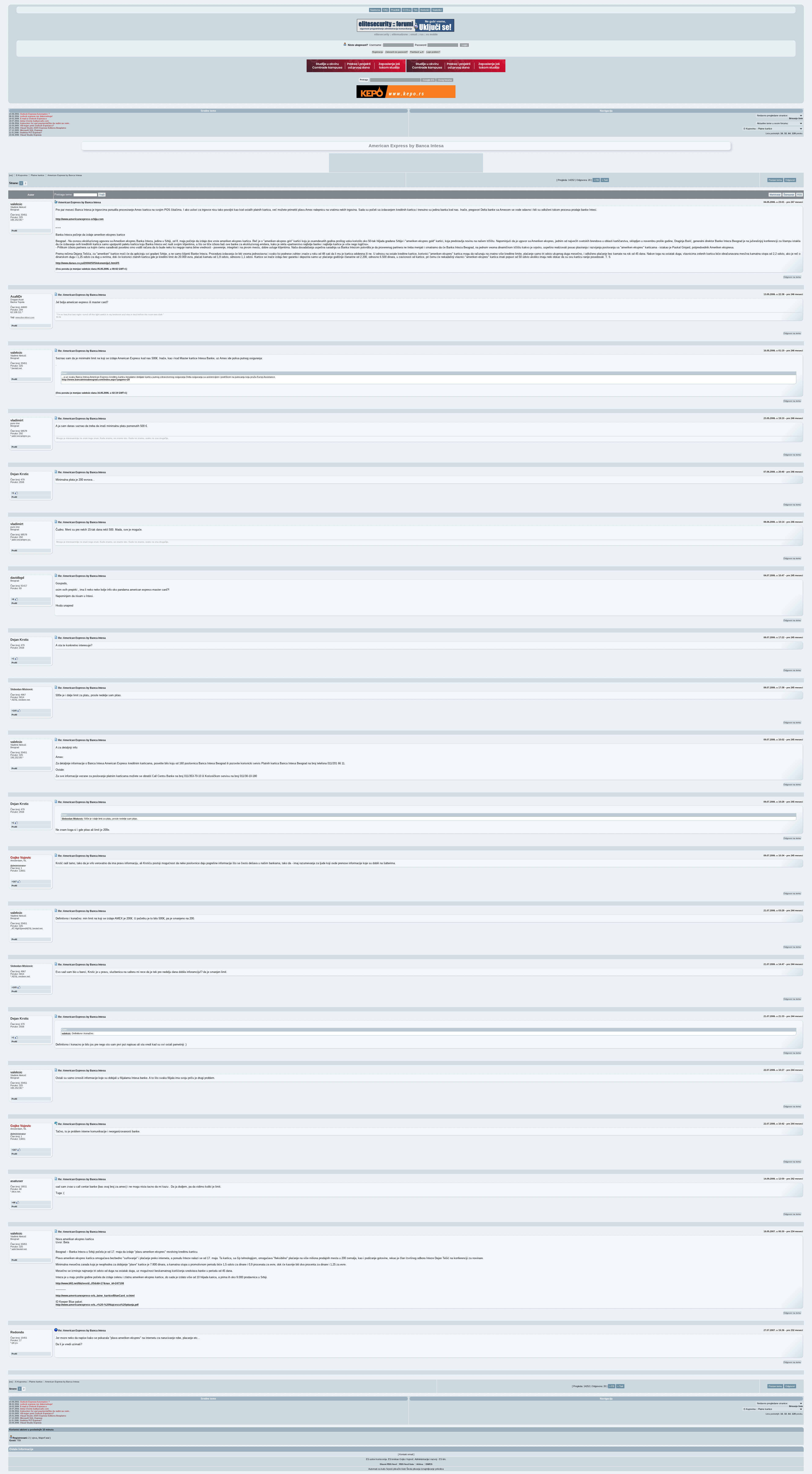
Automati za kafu (376, 1469)
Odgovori (790, 180)
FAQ (385, 10)
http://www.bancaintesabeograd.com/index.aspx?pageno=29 (96, 379)
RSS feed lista (406, 1464)
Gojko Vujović (406, 1459)
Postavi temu (775, 180)
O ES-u (406, 10)
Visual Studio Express (30, 135)
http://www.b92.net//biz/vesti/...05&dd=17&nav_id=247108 (90, 1283)
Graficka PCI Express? (31, 132)
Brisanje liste (796, 118)
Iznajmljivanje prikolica (432, 1469)
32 (785, 133)
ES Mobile (432, 34)
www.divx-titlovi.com (24, 317)
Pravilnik (395, 10)
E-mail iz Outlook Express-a (33, 118)
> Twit (605, 180)
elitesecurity (381, 34)
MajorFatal (43, 1438)
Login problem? (433, 52)
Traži (101, 194)
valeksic (66, 1033)
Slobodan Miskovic (72, 818)
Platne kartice (37, 175)
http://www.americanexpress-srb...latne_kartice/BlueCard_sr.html (95, 1295)
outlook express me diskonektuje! (36, 116)
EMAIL (413, 34)
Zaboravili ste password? (396, 52)
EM (427, 1464)
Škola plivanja (413, 1469)
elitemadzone (400, 34)
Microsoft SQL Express (31, 130)
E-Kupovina (21, 175)
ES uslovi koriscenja (376, 1459)
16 (781, 133)
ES (430, 1464)
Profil (14, 231)
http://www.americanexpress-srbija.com (80, 219)
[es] (11, 175)
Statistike (437, 10)
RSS (422, 34)
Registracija (377, 52)
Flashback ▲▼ (417, 52)
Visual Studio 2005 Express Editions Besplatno (43, 128)
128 (794, 133)
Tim (415, 10)
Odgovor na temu (792, 277)
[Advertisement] (406, 162)
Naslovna (375, 10)
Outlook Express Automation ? (35, 114)
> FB (596, 180)
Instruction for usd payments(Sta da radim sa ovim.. (45, 123)
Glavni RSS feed (388, 1464)
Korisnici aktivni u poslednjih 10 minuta (31, 1429)
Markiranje (775, 194)
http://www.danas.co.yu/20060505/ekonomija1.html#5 (87, 263)
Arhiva (419, 1464)
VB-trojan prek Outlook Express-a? (37, 125)
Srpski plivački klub (396, 1469)
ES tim (442, 1459)
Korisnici (425, 10)
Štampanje (788, 194)
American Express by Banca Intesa (65, 175)
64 (789, 133)
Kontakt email (406, 1454)
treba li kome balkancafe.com (34, 121)
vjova (34, 1438)
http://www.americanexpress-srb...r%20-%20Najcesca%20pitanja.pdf (97, 1304)
